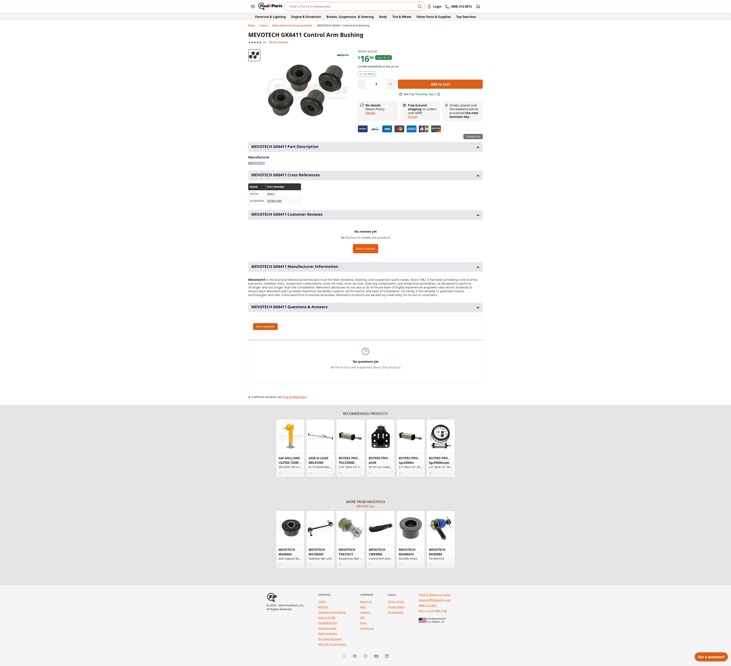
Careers (365, 612)
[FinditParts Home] (270, 6)
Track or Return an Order (435, 595)
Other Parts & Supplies (434, 17)
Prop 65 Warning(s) (295, 397)
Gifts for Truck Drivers (332, 644)
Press (363, 623)
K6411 (271, 194)
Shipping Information (332, 612)
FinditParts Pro (327, 623)
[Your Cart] (478, 6)
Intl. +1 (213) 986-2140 (433, 610)
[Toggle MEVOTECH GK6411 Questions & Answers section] (478, 307)
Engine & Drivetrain (306, 17)
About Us (366, 601)
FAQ (362, 617)
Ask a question (265, 326)
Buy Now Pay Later (330, 639)
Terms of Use (396, 601)
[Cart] (478, 6)
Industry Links (327, 628)
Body (383, 17)
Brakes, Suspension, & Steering (350, 17)
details (413, 117)
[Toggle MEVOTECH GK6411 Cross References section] (478, 175)
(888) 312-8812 (428, 605)
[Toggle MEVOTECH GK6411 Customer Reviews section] (478, 215)
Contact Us (367, 628)
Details (370, 113)
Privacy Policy (396, 607)
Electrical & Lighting (270, 17)
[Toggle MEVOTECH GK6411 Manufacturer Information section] (478, 267)
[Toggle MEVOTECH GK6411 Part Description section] (478, 147)
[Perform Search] (419, 6)
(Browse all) (365, 506)
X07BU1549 (274, 201)
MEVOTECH (256, 163)
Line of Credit (326, 617)
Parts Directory (327, 633)
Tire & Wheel (401, 17)
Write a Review (278, 42)
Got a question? (711, 657)
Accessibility (395, 612)
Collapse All (473, 136)
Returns (323, 607)
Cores (322, 601)
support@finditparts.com (435, 600)
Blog (363, 607)
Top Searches (466, 17)
